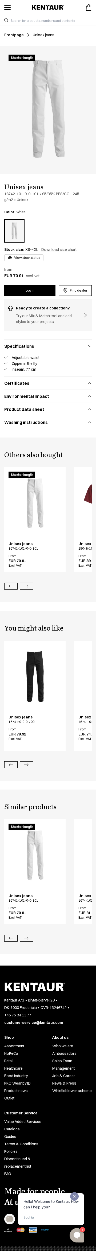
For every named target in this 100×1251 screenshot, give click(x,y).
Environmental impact (26, 396)
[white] (14, 231)
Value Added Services (22, 1121)
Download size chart (59, 249)
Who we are (62, 1046)
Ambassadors (64, 1053)
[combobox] (50, 20)
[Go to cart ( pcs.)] (88, 7)
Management (63, 1068)
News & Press (64, 1083)
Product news (16, 1090)
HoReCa (11, 1053)
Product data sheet (24, 409)
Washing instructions (26, 422)
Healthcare (13, 1068)
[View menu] (7, 7)
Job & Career (63, 1075)
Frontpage (14, 34)
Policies (11, 1151)
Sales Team (62, 1060)
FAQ (7, 1173)
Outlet (9, 1098)
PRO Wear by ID (17, 1083)
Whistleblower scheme (72, 1090)
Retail (8, 1060)
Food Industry (16, 1075)
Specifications (19, 346)
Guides (10, 1136)
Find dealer (78, 290)
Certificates (16, 383)
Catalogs (12, 1129)
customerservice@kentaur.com (33, 1022)
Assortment (14, 1046)
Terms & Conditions (21, 1144)
